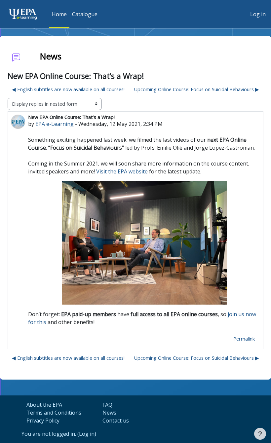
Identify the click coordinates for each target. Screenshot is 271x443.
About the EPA (44, 404)
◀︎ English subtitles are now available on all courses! (68, 89)
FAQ (107, 404)
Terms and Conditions (53, 412)
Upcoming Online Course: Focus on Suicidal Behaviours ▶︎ (196, 89)
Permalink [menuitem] (244, 338)
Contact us (115, 420)
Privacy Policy (42, 420)
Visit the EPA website (122, 171)
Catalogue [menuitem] (84, 14)
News (109, 412)
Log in (258, 14)
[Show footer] (260, 434)
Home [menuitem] (59, 14)
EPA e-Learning (54, 124)
